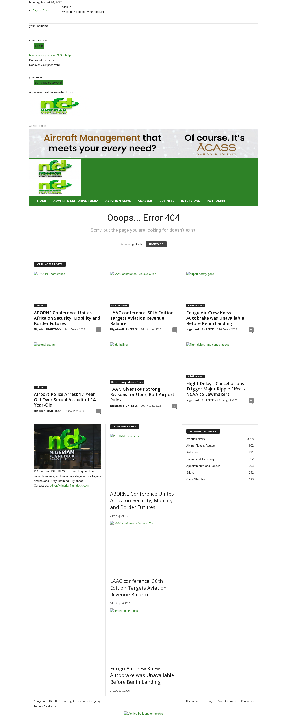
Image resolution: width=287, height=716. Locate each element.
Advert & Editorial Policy (76, 200)
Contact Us (247, 701)
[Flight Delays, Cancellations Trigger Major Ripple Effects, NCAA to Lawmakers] (220, 360)
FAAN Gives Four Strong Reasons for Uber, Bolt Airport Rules (142, 394)
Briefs (190, 472)
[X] (70, 2)
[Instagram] (66, 2)
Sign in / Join (41, 10)
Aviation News (118, 200)
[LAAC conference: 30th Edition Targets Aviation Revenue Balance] (143, 289)
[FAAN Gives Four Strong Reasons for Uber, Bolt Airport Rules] (143, 363)
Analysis (145, 200)
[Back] (75, 2)
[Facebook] (63, 2)
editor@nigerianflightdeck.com (69, 485)
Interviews (190, 200)
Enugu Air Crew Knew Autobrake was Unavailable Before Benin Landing (215, 318)
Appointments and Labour (203, 466)
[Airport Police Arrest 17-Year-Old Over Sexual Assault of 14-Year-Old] (67, 365)
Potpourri (216, 200)
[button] (251, 182)
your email (36, 77)
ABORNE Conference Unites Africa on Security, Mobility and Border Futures (67, 318)
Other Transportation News (127, 382)
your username (38, 26)
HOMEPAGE (156, 244)
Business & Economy (200, 459)
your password (38, 40)
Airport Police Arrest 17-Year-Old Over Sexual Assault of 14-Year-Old (65, 399)
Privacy (208, 701)
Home (42, 200)
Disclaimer (192, 701)
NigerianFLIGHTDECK (47, 329)
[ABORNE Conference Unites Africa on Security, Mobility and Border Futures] (67, 289)
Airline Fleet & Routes (200, 445)
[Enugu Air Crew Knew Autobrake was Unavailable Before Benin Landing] (220, 289)
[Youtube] (73, 2)
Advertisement (227, 701)
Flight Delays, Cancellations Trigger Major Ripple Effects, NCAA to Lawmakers (216, 389)
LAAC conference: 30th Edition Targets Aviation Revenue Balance (142, 318)
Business (166, 200)
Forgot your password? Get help (50, 55)
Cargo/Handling (196, 479)
